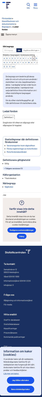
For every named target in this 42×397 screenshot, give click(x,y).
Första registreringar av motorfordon (22, 148)
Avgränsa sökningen (30, 50)
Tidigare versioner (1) (14, 168)
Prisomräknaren (10, 333)
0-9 (13, 67)
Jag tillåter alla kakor (20, 380)
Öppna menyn (11, 34)
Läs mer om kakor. (11, 373)
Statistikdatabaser (11, 324)
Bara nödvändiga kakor (20, 389)
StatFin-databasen (12, 320)
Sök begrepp (8, 46)
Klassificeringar (10, 328)
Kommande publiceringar (14, 337)
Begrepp (5, 27)
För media (8, 304)
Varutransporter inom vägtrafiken (21, 145)
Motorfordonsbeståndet (17, 152)
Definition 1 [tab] (8, 117)
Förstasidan (7, 18)
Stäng (21, 236)
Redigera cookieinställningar (22, 230)
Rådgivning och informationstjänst (18, 300)
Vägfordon (9, 187)
